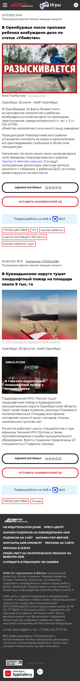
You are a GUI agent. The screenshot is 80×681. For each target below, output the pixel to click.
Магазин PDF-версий (52, 537)
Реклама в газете (16, 548)
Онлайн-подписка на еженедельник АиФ (36, 532)
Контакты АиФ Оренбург (22, 543)
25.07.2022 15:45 (12, 15)
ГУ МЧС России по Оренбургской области (31, 342)
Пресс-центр (54, 527)
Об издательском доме (22, 527)
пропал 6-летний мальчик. (23, 161)
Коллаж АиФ (36, 95)
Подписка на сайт (18, 537)
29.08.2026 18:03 (12, 261)
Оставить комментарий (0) (40, 201)
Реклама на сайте (59, 543)
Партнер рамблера (35, 663)
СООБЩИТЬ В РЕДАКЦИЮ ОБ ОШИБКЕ (31, 562)
